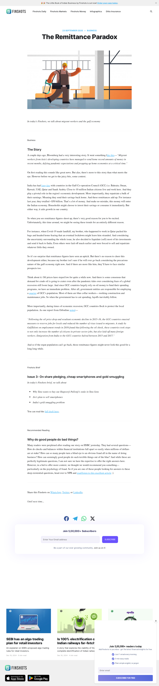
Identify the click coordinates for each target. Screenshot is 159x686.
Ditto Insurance (113, 11)
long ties (45, 185)
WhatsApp (55, 492)
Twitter (65, 492)
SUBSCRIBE (110, 539)
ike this (110, 155)
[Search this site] (151, 11)
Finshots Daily (39, 11)
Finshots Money (78, 11)
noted (72, 310)
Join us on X (99, 548)
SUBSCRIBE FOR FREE (125, 678)
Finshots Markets (58, 11)
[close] (156, 3)
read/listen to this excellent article (94, 473)
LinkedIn (77, 492)
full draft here (52, 411)
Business (92, 31)
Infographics (96, 11)
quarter (32, 293)
